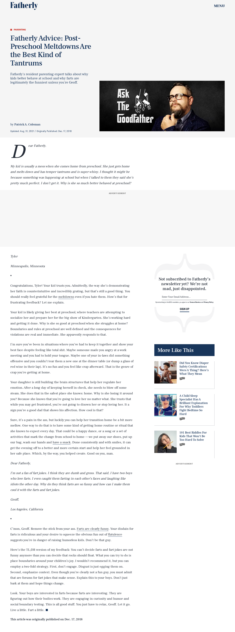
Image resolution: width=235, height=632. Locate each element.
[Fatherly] (24, 6)
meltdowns (66, 297)
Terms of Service (195, 302)
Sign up (184, 309)
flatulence (115, 534)
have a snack (62, 442)
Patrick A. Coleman (27, 124)
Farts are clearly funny (93, 529)
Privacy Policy (208, 302)
